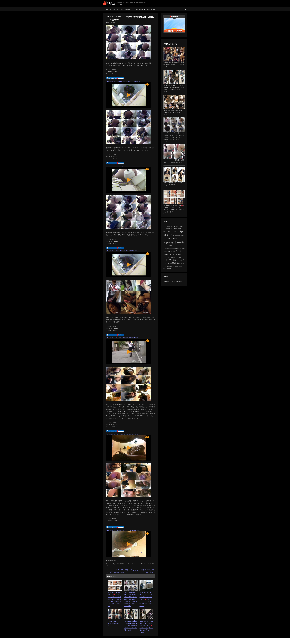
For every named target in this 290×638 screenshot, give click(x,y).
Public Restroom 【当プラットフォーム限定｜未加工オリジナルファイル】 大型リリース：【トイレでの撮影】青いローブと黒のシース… (146, 599)
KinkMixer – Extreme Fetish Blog (173, 281)
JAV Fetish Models (149, 9)
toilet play (173, 251)
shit (166, 248)
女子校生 (182, 263)
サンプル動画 (171, 260)
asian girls (176, 226)
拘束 (168, 266)
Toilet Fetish (167, 251)
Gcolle (178, 235)
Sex (164, 248)
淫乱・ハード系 (172, 266)
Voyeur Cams (167, 257)
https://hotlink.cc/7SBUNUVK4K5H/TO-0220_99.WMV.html (123, 81)
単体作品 (176, 263)
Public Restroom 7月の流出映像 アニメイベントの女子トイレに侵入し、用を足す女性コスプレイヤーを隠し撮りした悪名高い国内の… (115, 599)
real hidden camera (135, 564)
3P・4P (165, 226)
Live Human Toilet (137, 9)
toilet (183, 248)
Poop (167, 246)
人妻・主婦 (169, 263)
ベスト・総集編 (179, 260)
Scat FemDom (175, 245)
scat (170, 246)
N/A (164, 246)
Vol (107, 566)
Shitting (169, 248)
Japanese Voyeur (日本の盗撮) (115, 564)
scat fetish (180, 246)
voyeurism (173, 257)
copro (178, 231)
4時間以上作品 (169, 226)
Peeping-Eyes (126, 564)
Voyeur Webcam (125, 9)
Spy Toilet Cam (114, 9)
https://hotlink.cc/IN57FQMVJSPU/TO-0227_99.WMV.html (123, 338)
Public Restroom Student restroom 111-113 (115, 623)
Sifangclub (174, 248)
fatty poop (175, 235)
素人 (182, 266)
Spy (180, 248)
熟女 (177, 266)
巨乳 (165, 266)
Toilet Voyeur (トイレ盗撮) (147, 564)
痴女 (179, 266)
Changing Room (169, 228)
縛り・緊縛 (166, 268)
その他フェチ (179, 257)
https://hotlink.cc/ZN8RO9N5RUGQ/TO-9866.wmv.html (122, 530)
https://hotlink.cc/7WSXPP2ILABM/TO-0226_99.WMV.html (123, 251)
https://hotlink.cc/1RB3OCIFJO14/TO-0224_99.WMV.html (123, 166)
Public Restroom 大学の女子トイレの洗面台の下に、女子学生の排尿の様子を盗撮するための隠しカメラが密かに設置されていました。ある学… (130, 599)
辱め (170, 268)
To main (106, 9)
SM (178, 248)
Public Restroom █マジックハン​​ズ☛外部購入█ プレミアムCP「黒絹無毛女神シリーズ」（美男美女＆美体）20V (130, 625)
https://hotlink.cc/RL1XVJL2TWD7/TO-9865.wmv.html (122, 434)
